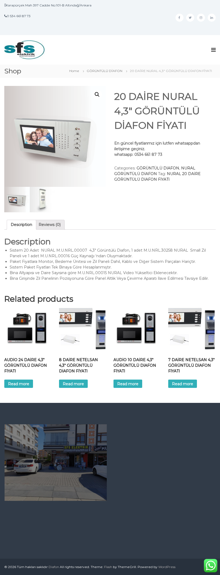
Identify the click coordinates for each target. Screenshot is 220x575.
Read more (18, 383)
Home (74, 71)
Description (21, 224)
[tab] (21, 225)
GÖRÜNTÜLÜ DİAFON (104, 71)
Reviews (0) (50, 224)
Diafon (54, 567)
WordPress (166, 567)
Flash (108, 567)
